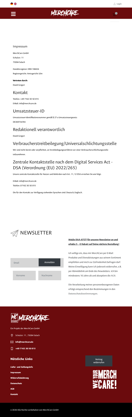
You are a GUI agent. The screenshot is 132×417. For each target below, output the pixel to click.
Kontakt (14, 394)
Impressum (15, 372)
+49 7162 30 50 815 (25, 348)
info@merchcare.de (24, 342)
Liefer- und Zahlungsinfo (21, 367)
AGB (113, 275)
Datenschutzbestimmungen (82, 293)
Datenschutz (16, 383)
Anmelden (49, 262)
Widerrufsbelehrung (19, 378)
